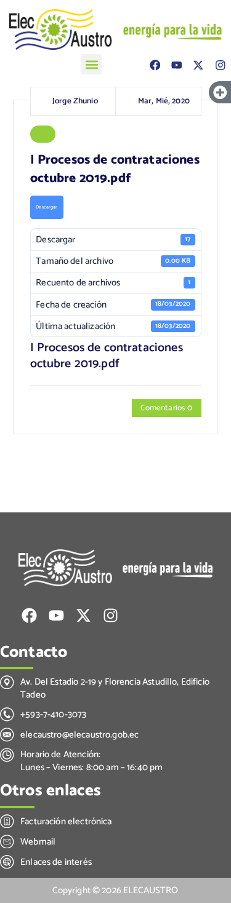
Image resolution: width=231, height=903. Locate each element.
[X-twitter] (198, 65)
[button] (91, 64)
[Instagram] (220, 65)
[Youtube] (176, 65)
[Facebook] (155, 65)
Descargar (46, 207)
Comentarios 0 (166, 408)
